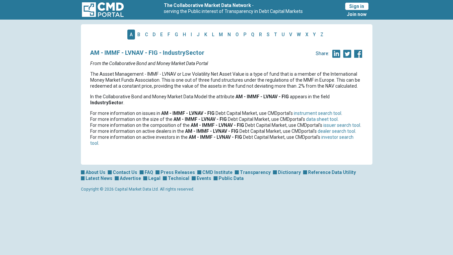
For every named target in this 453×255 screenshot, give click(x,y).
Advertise (130, 178)
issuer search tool (341, 125)
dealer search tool (336, 131)
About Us (95, 172)
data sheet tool (322, 119)
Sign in (356, 6)
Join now (356, 14)
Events (204, 178)
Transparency (255, 172)
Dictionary (289, 172)
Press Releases (178, 172)
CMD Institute (217, 172)
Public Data (231, 178)
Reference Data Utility (332, 172)
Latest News (99, 178)
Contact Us (125, 172)
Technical (178, 178)
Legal (154, 178)
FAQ (149, 172)
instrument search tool (317, 113)
